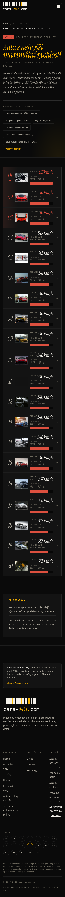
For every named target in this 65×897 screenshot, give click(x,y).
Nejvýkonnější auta (43, 120)
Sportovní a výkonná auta (17, 128)
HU (46, 846)
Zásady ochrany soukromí (55, 763)
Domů (6, 24)
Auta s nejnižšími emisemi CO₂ (19, 135)
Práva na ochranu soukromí (55, 797)
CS (30, 846)
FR (30, 839)
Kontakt (30, 764)
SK (38, 846)
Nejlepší (19, 24)
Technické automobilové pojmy (10, 810)
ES (38, 839)
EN (6, 839)
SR (53, 839)
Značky (7, 774)
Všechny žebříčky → (15, 149)
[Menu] (59, 6)
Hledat (7, 780)
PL (22, 846)
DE (22, 839)
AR (38, 853)
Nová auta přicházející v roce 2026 (21, 142)
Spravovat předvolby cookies (56, 811)
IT (46, 839)
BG (22, 853)
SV (6, 853)
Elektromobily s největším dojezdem (22, 113)
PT (14, 846)
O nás (29, 758)
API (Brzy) (31, 770)
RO (14, 839)
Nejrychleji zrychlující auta (17, 120)
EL (14, 853)
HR (6, 846)
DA (30, 853)
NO (53, 846)
